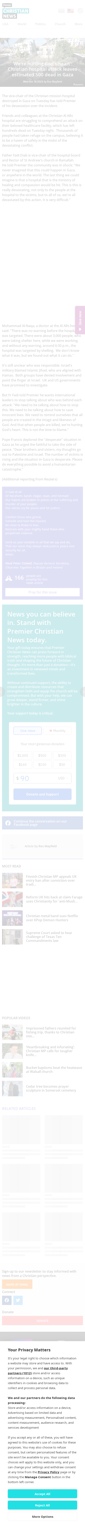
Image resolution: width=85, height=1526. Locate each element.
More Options (42, 1516)
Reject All (42, 1505)
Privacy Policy (48, 1472)
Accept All (42, 1494)
